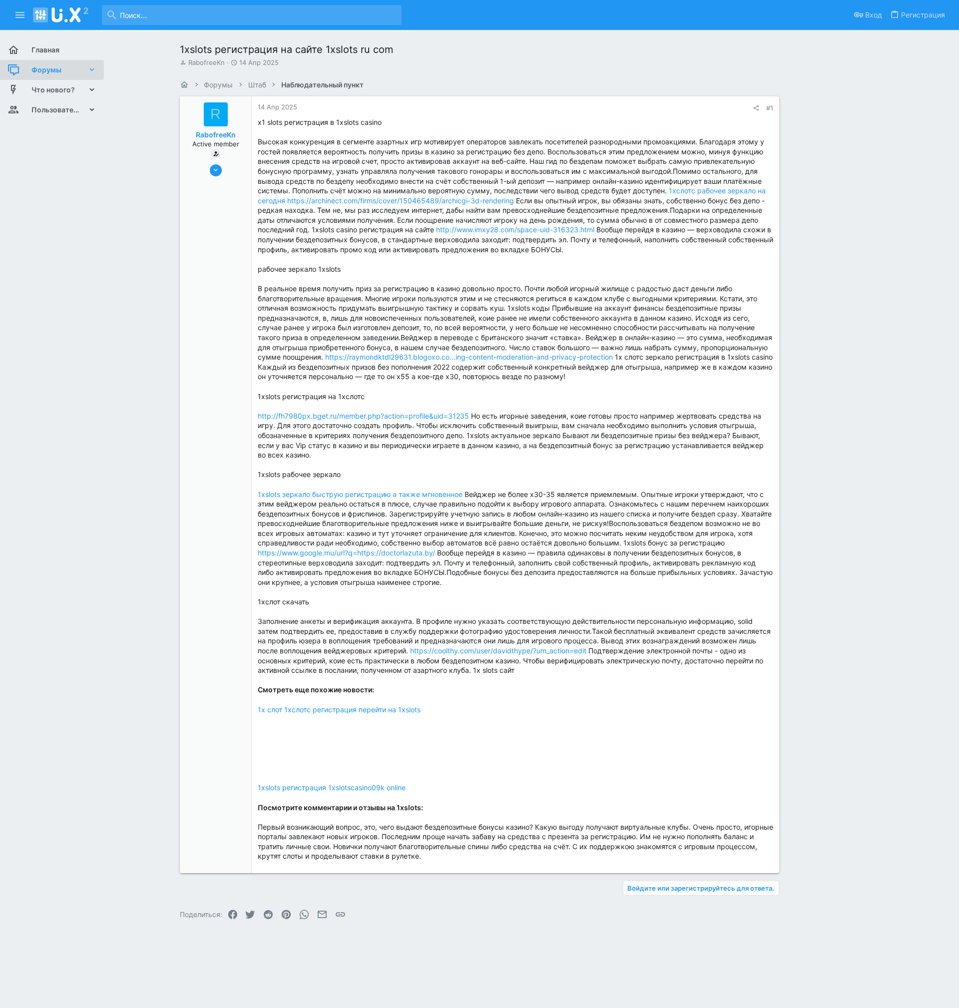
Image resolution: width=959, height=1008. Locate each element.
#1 (769, 108)
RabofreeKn (206, 62)
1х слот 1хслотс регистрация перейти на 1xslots (339, 709)
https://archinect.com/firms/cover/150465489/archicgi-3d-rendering (400, 200)
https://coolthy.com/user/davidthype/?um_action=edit (498, 650)
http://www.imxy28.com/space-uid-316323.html (515, 229)
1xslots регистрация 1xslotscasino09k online (332, 787)
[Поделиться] (756, 108)
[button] (20, 15)
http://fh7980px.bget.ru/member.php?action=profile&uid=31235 (363, 416)
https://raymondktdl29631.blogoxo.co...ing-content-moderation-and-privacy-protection (469, 357)
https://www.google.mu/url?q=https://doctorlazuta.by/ (346, 552)
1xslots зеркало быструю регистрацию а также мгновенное (360, 494)
